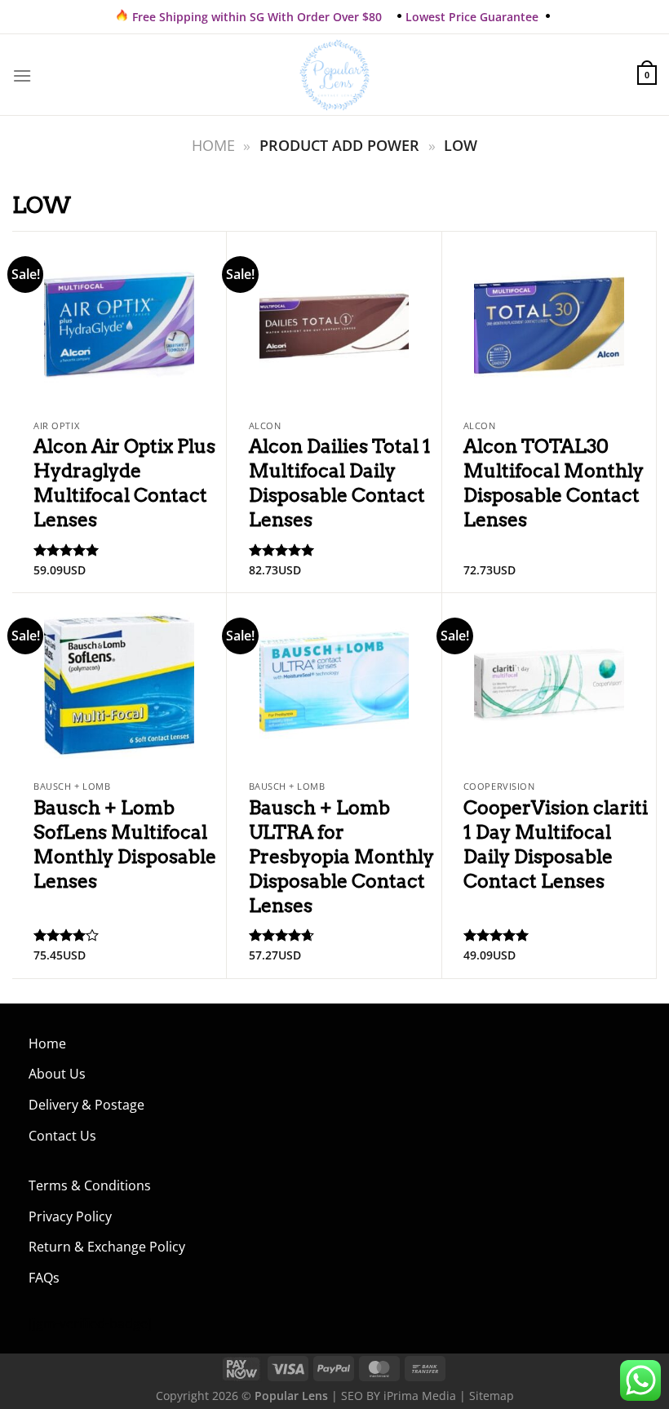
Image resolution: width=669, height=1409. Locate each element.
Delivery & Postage (86, 1105)
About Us (57, 1074)
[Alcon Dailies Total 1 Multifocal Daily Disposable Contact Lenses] (334, 321)
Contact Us (62, 1136)
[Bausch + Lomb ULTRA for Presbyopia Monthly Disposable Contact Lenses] (334, 683)
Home (213, 145)
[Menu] (22, 75)
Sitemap (491, 1395)
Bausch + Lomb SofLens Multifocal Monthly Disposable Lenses (124, 844)
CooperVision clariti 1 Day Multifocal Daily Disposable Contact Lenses (555, 844)
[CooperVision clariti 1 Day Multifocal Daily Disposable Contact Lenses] (549, 683)
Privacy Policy (70, 1216)
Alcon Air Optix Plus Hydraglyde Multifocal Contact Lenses (124, 483)
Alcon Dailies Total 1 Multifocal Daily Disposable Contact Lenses (340, 483)
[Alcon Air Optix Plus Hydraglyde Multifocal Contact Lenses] (119, 321)
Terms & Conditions (90, 1185)
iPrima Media (419, 1395)
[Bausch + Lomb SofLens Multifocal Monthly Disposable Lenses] (119, 683)
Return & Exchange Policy (107, 1247)
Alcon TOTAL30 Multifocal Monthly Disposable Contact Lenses (553, 483)
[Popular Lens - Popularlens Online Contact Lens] (334, 75)
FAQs (44, 1278)
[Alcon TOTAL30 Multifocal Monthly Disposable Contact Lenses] (549, 321)
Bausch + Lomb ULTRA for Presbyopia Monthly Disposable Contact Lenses (341, 856)
